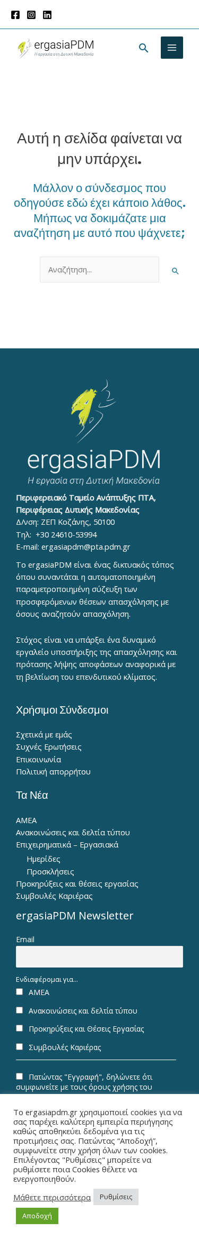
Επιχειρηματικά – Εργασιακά (67, 844)
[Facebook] (15, 15)
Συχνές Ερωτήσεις (49, 746)
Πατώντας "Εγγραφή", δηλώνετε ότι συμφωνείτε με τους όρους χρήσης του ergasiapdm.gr (84, 1087)
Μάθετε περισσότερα (52, 1197)
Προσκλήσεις (50, 871)
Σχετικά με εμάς (44, 734)
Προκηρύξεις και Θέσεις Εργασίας (85, 1029)
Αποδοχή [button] (37, 1215)
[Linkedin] (47, 15)
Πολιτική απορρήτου (53, 771)
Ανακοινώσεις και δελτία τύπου (73, 832)
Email (25, 939)
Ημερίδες (43, 858)
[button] (143, 47)
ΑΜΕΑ (26, 820)
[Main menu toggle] (172, 48)
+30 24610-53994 (66, 534)
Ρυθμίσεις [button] (116, 1196)
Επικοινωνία (38, 759)
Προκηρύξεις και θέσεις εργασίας (77, 883)
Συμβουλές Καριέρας (54, 895)
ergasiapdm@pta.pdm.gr (86, 546)
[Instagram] (31, 15)
